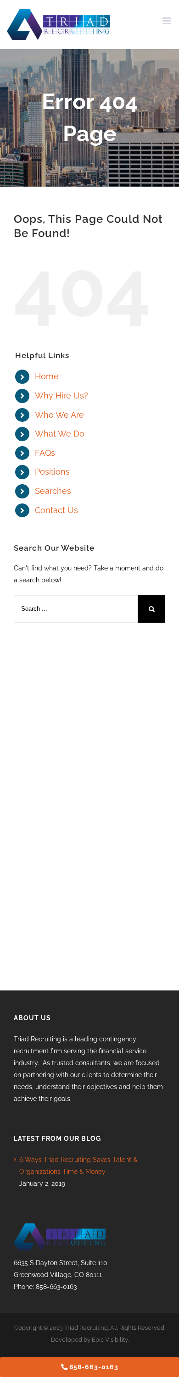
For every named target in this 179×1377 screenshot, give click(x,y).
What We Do (59, 433)
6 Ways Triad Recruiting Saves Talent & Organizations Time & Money (78, 1165)
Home (47, 376)
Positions (52, 471)
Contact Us (56, 510)
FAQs (45, 453)
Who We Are (59, 415)
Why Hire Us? (61, 395)
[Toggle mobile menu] (167, 21)
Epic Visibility (110, 1339)
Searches (53, 491)
